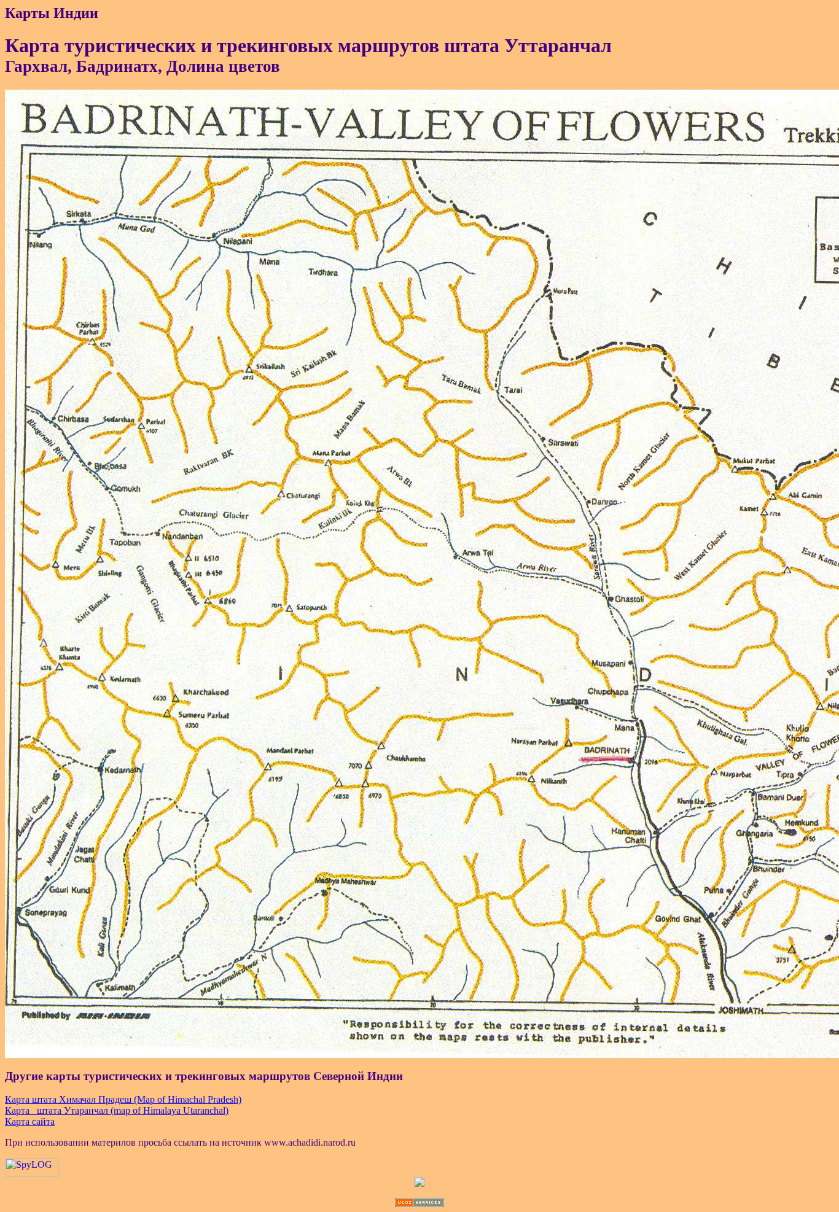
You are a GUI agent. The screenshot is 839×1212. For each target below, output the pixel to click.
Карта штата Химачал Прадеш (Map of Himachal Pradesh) (123, 1099)
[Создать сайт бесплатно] (419, 1203)
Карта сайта (30, 1121)
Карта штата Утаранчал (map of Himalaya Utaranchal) (116, 1110)
